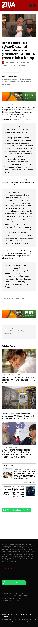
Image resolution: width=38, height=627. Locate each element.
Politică (19, 62)
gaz (4, 298)
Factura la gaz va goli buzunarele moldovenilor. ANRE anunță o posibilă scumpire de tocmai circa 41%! (18, 416)
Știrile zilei (26, 62)
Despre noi (5, 615)
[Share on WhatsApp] (10, 70)
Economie (5, 65)
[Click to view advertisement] (19, 96)
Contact (5, 617)
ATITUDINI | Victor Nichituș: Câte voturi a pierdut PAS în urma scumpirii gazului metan (19, 380)
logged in (17, 331)
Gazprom (10, 298)
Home (4, 76)
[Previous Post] (7, 473)
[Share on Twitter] (7, 70)
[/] (30, 5)
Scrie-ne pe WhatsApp (15, 582)
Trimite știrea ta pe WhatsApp (18, 510)
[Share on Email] (16, 70)
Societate (7, 487)
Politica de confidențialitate (21, 615)
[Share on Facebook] (4, 70)
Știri (10, 65)
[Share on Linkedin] (13, 70)
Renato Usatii (20, 298)
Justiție (4, 447)
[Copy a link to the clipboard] (19, 70)
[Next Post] (30, 491)
